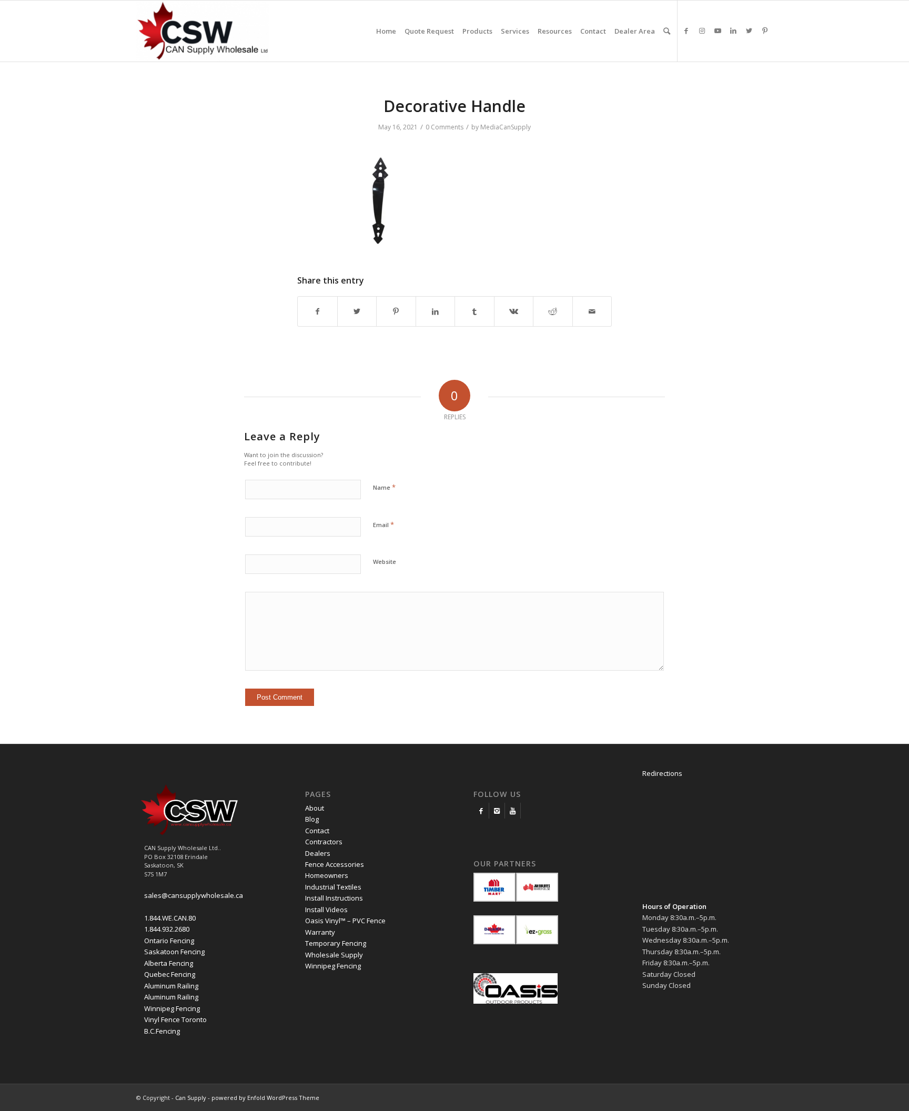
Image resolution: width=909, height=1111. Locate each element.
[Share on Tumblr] (474, 311)
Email (383, 524)
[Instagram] (496, 811)
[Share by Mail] (592, 311)
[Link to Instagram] (702, 30)
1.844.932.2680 (166, 929)
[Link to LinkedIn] (733, 30)
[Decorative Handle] (376, 246)
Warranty (320, 932)
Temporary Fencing (335, 943)
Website (384, 561)
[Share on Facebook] (317, 311)
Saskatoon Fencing (174, 951)
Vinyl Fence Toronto (175, 1019)
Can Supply (190, 1098)
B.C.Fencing (162, 1031)
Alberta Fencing (168, 963)
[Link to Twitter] (749, 30)
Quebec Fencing (169, 974)
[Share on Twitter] (357, 311)
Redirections (662, 773)
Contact (317, 830)
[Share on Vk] (513, 311)
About (314, 808)
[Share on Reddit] (552, 311)
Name (384, 487)
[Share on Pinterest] (396, 311)
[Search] (666, 31)
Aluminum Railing (171, 986)
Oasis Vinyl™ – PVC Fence (345, 920)
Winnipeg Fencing (172, 1008)
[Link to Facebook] (686, 30)
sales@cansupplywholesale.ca (193, 895)
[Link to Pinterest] (765, 30)
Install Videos (326, 909)
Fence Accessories (334, 864)
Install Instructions (334, 898)
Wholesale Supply (334, 954)
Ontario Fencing (169, 940)
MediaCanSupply (505, 127)
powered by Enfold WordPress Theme (265, 1098)
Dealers (317, 853)
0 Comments (444, 127)
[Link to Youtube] (717, 30)
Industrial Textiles (333, 887)
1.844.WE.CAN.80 (170, 918)
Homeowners (326, 875)
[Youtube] (512, 811)
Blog (312, 819)
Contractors (323, 841)
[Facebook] (481, 811)
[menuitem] (386, 31)
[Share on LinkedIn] (435, 311)
